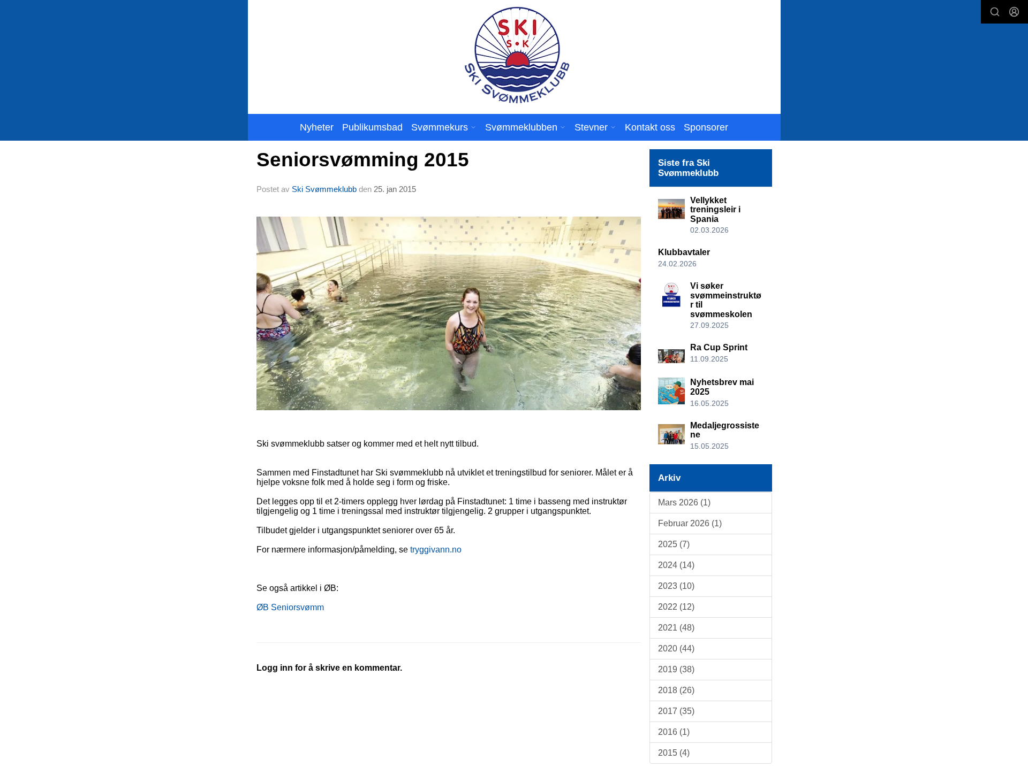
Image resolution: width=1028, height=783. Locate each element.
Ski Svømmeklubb (324, 189)
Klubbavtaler (684, 252)
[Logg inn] (1014, 11)
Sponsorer (706, 127)
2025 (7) (674, 544)
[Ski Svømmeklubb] (516, 55)
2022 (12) (676, 606)
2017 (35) (676, 711)
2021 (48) (676, 627)
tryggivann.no (436, 549)
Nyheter (317, 127)
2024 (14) (676, 565)
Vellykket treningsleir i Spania (715, 210)
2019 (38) (676, 669)
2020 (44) (676, 648)
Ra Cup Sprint (718, 347)
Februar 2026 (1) (690, 523)
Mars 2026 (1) (684, 502)
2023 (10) (676, 585)
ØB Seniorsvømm (290, 607)
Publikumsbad (372, 127)
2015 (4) (674, 752)
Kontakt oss (650, 127)
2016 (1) (674, 731)
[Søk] (994, 11)
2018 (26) (676, 690)
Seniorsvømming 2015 (362, 160)
